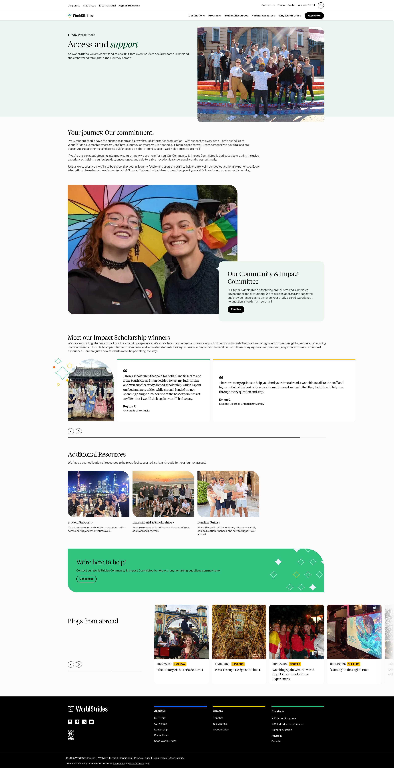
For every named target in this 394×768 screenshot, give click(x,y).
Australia (276, 735)
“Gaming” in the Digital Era (348, 670)
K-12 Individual (107, 5)
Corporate (74, 5)
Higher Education (129, 5)
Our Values (160, 723)
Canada (275, 741)
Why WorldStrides (290, 15)
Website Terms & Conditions (115, 758)
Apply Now (314, 15)
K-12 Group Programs (283, 718)
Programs (214, 15)
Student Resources (236, 15)
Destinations (197, 15)
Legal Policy (160, 758)
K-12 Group (89, 5)
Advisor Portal (306, 5)
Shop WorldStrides (165, 741)
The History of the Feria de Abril (179, 670)
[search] (321, 5)
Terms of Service (136, 763)
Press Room (161, 735)
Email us (236, 309)
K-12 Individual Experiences (287, 724)
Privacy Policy (142, 758)
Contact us (86, 578)
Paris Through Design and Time (236, 670)
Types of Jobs (221, 729)
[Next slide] (79, 431)
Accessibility (176, 758)
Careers (218, 711)
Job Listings (220, 723)
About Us (159, 711)
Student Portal (286, 5)
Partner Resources (263, 15)
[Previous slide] (71, 431)
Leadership (161, 729)
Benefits (218, 718)
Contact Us (268, 5)
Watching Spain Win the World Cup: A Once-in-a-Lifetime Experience (293, 674)
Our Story (159, 718)
